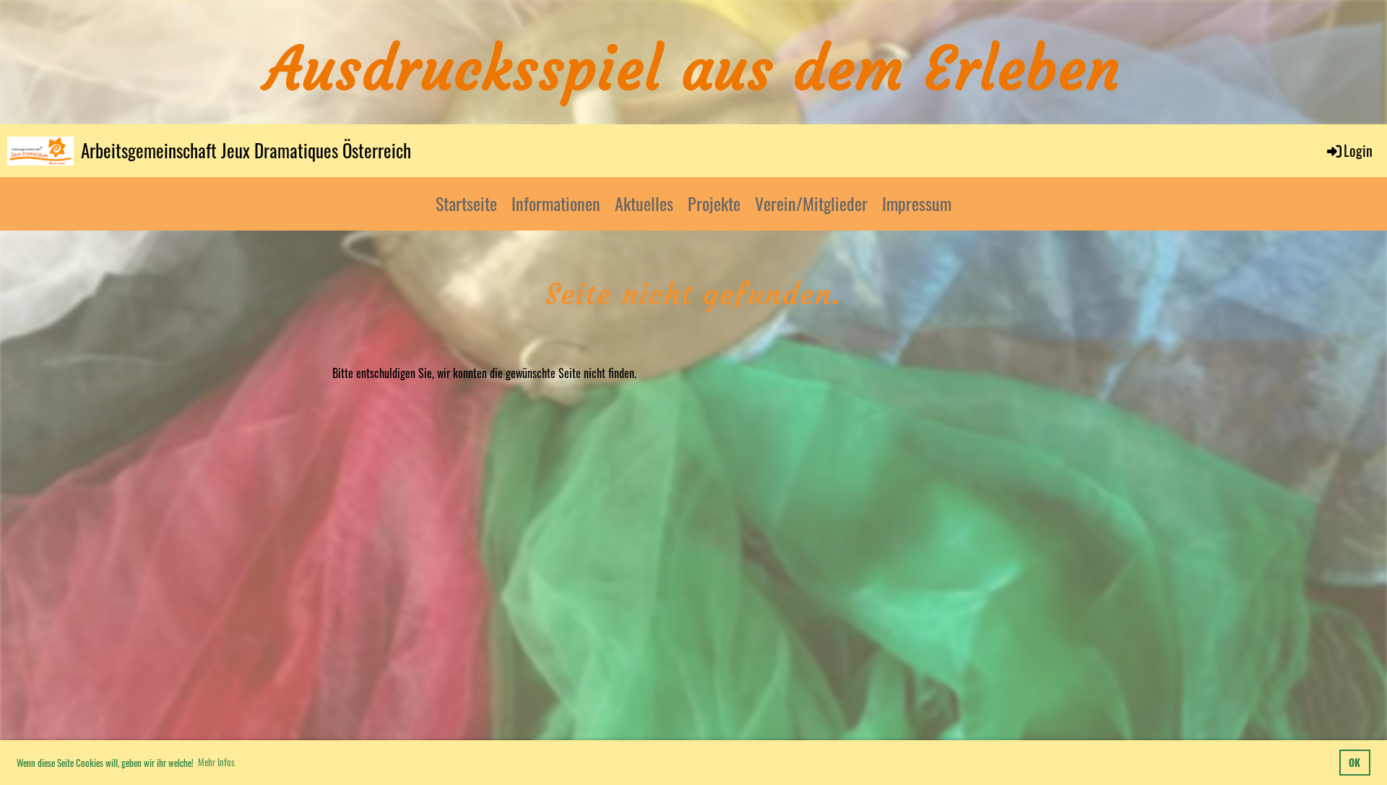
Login (1358, 150)
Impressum (916, 203)
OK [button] (1354, 762)
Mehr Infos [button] (216, 762)
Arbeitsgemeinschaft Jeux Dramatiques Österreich (246, 150)
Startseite (466, 203)
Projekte (714, 203)
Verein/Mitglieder (811, 203)
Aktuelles (644, 203)
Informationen (555, 203)
